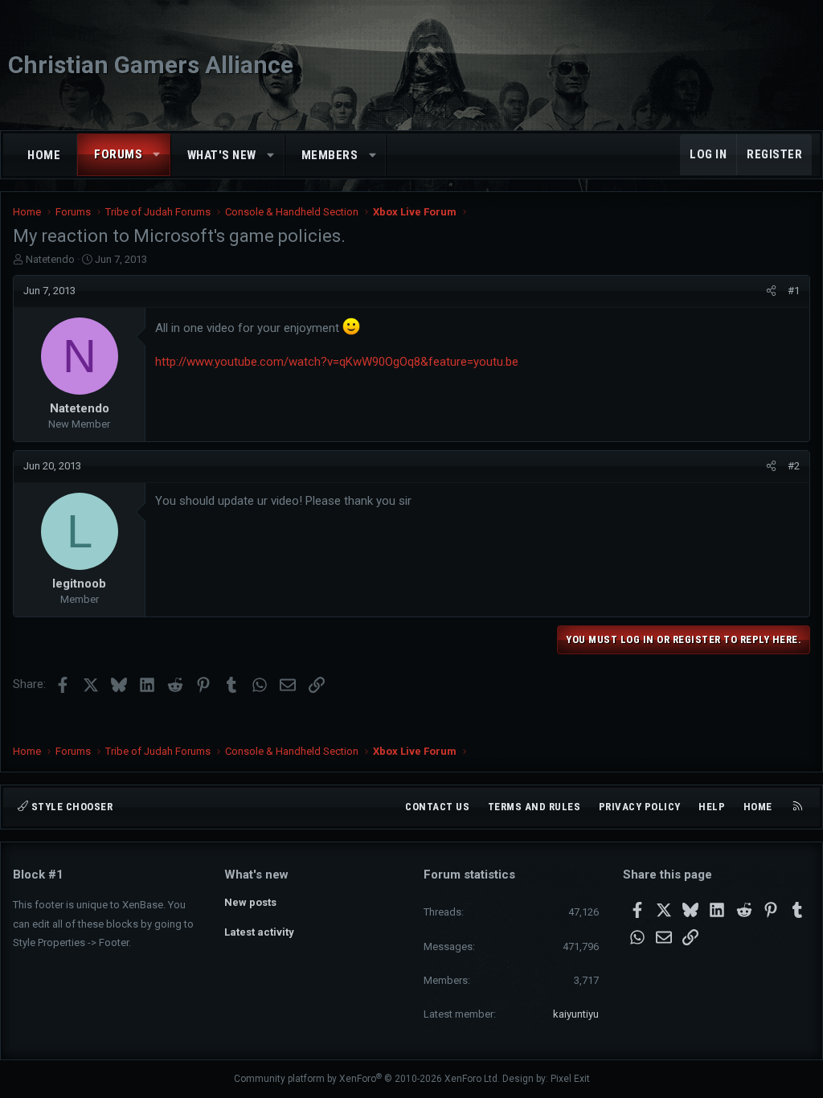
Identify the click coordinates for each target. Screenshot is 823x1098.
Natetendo (50, 259)
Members (329, 155)
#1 (794, 291)
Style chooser (70, 807)
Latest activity (259, 932)
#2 (794, 466)
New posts (250, 902)
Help (711, 807)
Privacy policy (640, 807)
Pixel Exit (570, 1078)
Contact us (437, 807)
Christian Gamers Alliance (150, 65)
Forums (118, 154)
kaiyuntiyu (576, 1014)
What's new (221, 155)
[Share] (771, 291)
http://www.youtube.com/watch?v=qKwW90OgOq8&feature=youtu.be (336, 361)
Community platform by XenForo (367, 1078)
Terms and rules (534, 807)
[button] (157, 154)
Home (43, 155)
